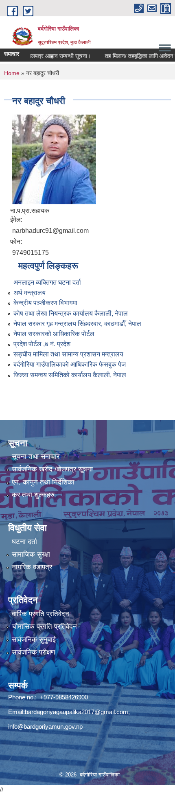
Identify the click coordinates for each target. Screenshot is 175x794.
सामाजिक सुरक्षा (31, 554)
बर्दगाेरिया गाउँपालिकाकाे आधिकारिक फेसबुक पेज (69, 364)
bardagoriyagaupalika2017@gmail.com (76, 711)
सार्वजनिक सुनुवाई (34, 640)
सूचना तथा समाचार (35, 456)
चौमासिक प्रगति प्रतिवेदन (44, 626)
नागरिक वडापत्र (32, 567)
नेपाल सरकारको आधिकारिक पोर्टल (53, 333)
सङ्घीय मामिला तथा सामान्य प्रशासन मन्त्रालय (68, 354)
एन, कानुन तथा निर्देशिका (43, 482)
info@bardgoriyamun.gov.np (45, 726)
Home (12, 73)
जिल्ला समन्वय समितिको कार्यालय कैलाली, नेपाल (69, 375)
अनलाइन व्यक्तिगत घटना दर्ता (47, 282)
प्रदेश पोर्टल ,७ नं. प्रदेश (41, 344)
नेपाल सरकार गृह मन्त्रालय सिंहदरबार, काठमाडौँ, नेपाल (77, 323)
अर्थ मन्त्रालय (29, 292)
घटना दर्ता (24, 542)
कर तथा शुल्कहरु (33, 495)
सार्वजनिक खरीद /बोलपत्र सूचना (52, 469)
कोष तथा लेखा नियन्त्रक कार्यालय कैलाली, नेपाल (70, 313)
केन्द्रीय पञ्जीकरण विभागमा (45, 302)
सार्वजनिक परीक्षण (33, 652)
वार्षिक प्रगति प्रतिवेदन (40, 614)
